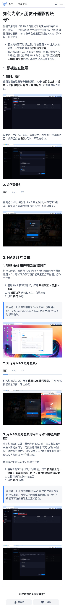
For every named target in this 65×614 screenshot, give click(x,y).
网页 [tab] (5, 192)
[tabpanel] (32, 224)
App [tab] (14, 192)
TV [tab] (22, 192)
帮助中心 (22, 3)
